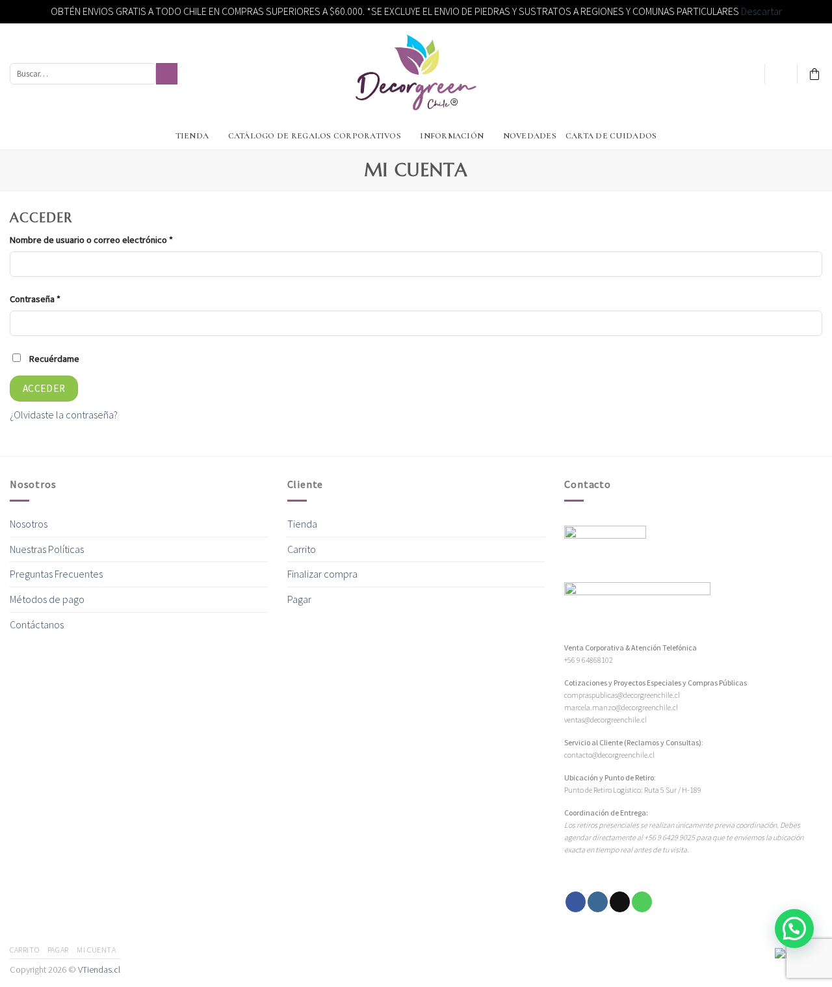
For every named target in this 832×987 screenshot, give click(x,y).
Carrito (301, 549)
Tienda (192, 136)
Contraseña (35, 299)
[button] (794, 928)
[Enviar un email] (620, 901)
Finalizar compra (322, 573)
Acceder (44, 388)
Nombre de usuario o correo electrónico (91, 240)
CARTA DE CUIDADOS (611, 136)
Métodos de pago (47, 599)
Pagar (299, 599)
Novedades (529, 136)
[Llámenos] (642, 901)
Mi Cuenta (96, 950)
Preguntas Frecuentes (56, 573)
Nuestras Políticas (47, 549)
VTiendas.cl (99, 969)
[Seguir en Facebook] (797, 136)
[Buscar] (15, 135)
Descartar (761, 11)
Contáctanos (37, 624)
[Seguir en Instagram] (814, 136)
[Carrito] (814, 74)
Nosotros (28, 523)
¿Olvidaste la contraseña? (64, 414)
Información (452, 136)
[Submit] (166, 74)
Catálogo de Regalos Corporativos (314, 136)
